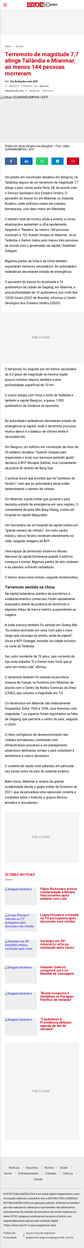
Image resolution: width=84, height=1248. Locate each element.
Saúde (38, 1179)
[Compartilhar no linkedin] (26, 161)
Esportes (32, 1167)
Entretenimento (28, 1173)
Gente (8, 1173)
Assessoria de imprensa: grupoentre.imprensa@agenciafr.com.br (50, 1235)
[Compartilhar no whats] (42, 161)
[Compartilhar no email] (73, 161)
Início (8, 46)
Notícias (14, 1167)
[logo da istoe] (42, 5)
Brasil (63, 1167)
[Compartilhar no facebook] (11, 161)
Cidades (50, 1173)
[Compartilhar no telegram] (57, 161)
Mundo (19, 46)
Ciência (68, 1173)
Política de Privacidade (10, 1235)
